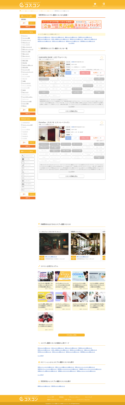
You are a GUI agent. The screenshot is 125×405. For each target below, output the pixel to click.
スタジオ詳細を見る (71, 111)
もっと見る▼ (71, 43)
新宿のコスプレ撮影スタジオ (44, 39)
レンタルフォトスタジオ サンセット (50, 231)
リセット (32, 23)
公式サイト (101, 75)
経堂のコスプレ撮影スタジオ (90, 39)
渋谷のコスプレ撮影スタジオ (57, 37)
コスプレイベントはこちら (83, 399)
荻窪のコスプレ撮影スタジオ (58, 41)
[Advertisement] (71, 202)
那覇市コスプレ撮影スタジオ (44, 386)
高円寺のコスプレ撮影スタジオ (44, 41)
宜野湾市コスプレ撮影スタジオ (58, 386)
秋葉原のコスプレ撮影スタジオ (85, 37)
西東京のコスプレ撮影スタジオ (72, 41)
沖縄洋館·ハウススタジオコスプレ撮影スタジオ (67, 369)
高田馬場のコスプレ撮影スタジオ (87, 41)
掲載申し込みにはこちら (53, 399)
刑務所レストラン (76, 231)
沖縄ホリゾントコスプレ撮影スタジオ (46, 367)
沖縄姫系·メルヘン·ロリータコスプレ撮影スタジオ (90, 369)
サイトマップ (88, 397)
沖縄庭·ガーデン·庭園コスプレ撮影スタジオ (47, 371)
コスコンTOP (50, 397)
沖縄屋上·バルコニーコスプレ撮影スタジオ (86, 371)
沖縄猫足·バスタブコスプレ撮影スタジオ (67, 371)
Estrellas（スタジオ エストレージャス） (54, 122)
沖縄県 (72, 62)
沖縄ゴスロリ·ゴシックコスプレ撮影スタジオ (85, 367)
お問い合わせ (68, 399)
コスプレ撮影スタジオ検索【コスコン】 (30, 11)
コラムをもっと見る (71, 335)
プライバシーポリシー (74, 397)
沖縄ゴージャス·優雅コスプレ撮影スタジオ (64, 367)
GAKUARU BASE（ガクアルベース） (53, 57)
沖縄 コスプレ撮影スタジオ (46, 59)
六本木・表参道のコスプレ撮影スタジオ (60, 39)
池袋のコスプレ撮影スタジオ (71, 37)
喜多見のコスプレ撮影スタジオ (76, 39)
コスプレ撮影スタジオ (51, 256)
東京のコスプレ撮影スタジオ (44, 37)
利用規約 (61, 397)
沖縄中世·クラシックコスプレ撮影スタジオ (47, 369)
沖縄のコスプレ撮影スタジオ (46, 11)
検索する (28, 26)
